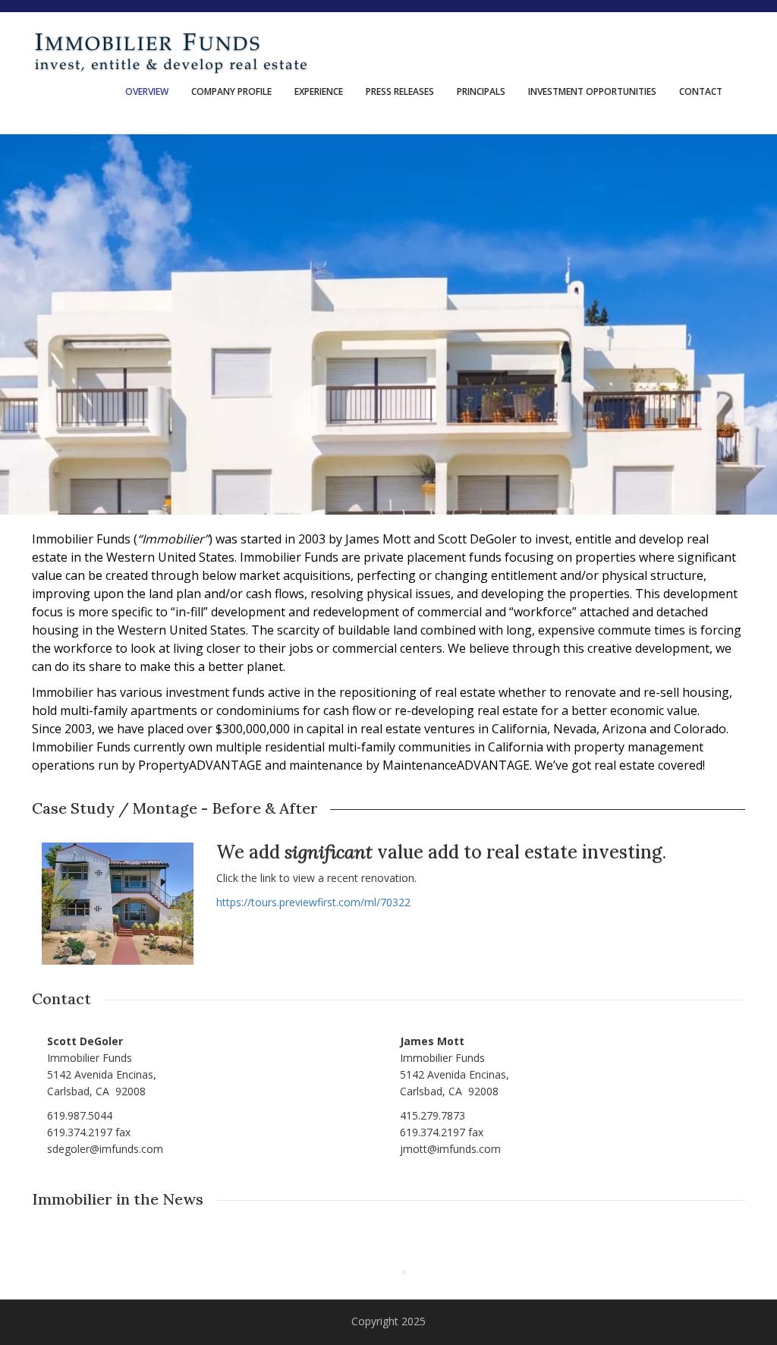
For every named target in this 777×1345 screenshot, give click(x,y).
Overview (146, 91)
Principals (481, 91)
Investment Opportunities (592, 91)
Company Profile (231, 91)
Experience (318, 91)
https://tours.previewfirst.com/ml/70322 (313, 902)
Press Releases (400, 91)
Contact (700, 91)
